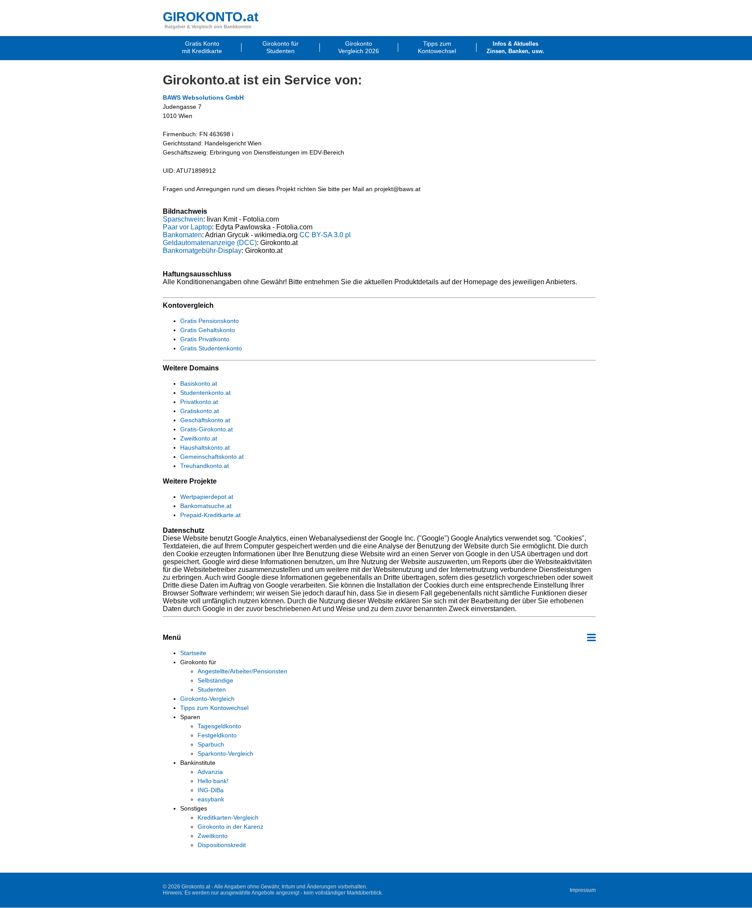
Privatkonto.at (199, 401)
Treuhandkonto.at (204, 465)
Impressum (583, 890)
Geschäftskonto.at (205, 420)
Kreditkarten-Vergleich (228, 817)
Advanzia (210, 771)
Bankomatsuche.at (206, 505)
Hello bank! (213, 780)
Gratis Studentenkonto (211, 348)
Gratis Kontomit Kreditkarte (202, 47)
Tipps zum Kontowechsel (214, 707)
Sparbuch (211, 744)
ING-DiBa (211, 790)
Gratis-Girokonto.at (206, 429)
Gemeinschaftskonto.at (212, 456)
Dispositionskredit (222, 844)
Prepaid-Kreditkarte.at (210, 514)
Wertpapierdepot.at (206, 496)
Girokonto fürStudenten (280, 47)
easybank (211, 799)
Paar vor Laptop (187, 227)
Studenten (212, 689)
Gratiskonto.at (199, 410)
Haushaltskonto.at (205, 447)
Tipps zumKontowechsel (437, 47)
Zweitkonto (213, 835)
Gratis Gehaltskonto (207, 329)
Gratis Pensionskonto (209, 320)
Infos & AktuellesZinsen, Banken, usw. (515, 47)
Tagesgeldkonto (219, 726)
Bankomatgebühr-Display (202, 250)
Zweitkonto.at (198, 438)
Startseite (193, 652)
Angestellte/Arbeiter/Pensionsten (242, 671)
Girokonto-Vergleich (207, 698)
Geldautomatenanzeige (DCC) (210, 242)
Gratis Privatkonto (204, 339)
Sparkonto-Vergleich (225, 753)
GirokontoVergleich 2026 (358, 47)
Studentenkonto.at (205, 392)
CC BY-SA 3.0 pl (325, 235)
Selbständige (215, 680)
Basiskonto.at (198, 383)
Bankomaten (182, 235)
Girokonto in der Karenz (230, 826)
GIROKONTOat (210, 17)
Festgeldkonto (217, 735)
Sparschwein (183, 219)
